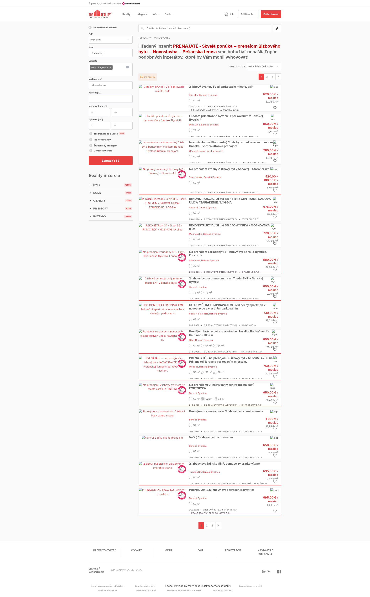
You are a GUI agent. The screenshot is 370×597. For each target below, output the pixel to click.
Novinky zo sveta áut (222, 590)
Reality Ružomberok (107, 590)
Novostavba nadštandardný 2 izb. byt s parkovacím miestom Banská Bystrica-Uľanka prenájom (231, 143)
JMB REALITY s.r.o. (251, 136)
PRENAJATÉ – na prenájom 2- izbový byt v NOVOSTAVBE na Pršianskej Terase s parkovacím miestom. (231, 359)
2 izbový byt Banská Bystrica (220, 106)
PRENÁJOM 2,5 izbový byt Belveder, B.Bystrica (222, 489)
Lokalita (93, 60)
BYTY (96, 185)
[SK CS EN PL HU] (228, 14)
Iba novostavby (102, 139)
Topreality (144, 38)
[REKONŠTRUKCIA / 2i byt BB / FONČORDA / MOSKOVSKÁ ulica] (162, 227)
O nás (168, 14)
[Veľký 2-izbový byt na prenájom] (162, 437)
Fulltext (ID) (95, 92)
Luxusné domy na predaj (250, 586)
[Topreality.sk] (100, 14)
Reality (126, 14)
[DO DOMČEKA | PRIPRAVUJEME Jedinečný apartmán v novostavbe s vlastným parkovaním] (162, 309)
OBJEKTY (98, 200)
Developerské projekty (145, 586)
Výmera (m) (96, 119)
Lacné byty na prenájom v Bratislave (184, 590)
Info (155, 14)
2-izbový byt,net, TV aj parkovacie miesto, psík (221, 86)
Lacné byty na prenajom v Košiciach (107, 586)
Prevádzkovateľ (104, 550)
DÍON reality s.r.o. (251, 431)
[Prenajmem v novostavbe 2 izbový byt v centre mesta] (162, 413)
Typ (90, 33)
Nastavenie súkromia (265, 552)
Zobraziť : (110, 160)
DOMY (96, 192)
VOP (201, 550)
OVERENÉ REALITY (251, 192)
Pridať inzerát (270, 14)
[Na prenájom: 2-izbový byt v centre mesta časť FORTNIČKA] (162, 386)
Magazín (143, 14)
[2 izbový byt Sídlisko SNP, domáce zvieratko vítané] (162, 465)
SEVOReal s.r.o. (250, 219)
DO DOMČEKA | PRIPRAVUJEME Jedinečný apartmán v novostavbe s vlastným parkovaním (227, 306)
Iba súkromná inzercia (105, 27)
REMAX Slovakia (250, 298)
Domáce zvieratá (103, 150)
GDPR (168, 550)
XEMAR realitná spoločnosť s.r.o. (210, 513)
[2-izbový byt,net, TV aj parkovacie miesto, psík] (162, 88)
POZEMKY (99, 216)
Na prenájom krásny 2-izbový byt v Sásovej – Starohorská (229, 169)
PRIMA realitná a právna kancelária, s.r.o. (215, 110)
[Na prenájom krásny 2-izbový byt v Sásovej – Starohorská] (162, 170)
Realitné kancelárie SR (254, 483)
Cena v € (98, 105)
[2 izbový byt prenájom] (278, 76)
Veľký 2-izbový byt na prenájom (211, 437)
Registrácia (233, 550)
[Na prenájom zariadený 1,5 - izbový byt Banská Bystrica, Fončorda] (162, 253)
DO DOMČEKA (248, 325)
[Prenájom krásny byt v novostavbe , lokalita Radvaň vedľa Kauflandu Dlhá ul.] (162, 335)
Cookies (136, 550)
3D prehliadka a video (109, 133)
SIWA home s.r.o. (251, 272)
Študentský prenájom (105, 145)
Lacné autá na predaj (146, 590)
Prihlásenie (247, 14)
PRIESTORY (100, 208)
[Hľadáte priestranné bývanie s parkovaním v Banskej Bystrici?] (162, 117)
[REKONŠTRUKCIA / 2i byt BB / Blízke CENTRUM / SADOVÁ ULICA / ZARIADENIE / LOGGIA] (162, 202)
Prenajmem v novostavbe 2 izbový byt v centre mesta (226, 411)
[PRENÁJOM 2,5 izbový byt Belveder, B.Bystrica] (162, 492)
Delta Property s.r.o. (254, 162)
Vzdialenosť (95, 79)
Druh (91, 46)
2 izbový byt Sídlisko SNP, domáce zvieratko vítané (224, 463)
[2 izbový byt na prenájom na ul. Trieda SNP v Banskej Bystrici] (162, 280)
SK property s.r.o (251, 352)
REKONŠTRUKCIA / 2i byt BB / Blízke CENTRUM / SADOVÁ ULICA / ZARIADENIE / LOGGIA (230, 200)
